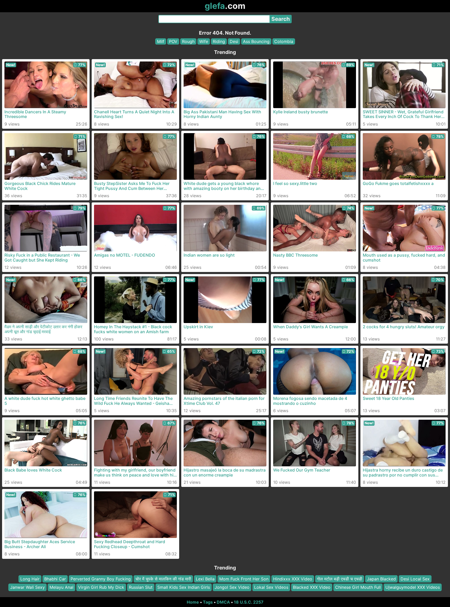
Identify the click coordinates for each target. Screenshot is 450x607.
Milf (160, 41)
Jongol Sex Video (232, 587)
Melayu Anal (61, 587)
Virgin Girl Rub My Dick (101, 587)
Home (193, 602)
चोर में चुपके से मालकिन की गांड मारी (163, 578)
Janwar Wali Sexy (27, 587)
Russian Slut (141, 587)
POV (173, 41)
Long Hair (30, 578)
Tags (208, 602)
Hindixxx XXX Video (292, 578)
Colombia (283, 41)
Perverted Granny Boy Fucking (101, 578)
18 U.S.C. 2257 (249, 602)
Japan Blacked (381, 578)
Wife (203, 41)
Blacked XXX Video (311, 587)
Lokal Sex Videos (271, 587)
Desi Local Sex (415, 578)
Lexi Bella (205, 578)
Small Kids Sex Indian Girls (183, 587)
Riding (219, 41)
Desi (234, 41)
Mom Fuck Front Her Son (243, 578)
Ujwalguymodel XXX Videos (412, 587)
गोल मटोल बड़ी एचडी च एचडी (339, 578)
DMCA (223, 602)
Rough (188, 41)
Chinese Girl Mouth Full (358, 587)
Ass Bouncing (256, 41)
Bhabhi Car (55, 578)
